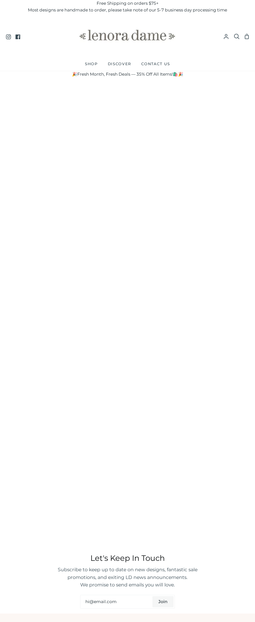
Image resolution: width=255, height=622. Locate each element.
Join (163, 601)
